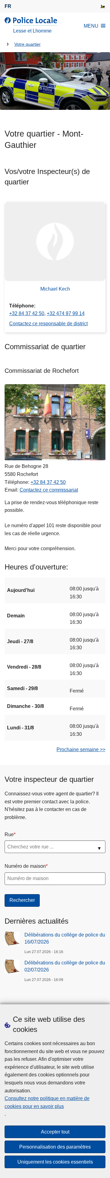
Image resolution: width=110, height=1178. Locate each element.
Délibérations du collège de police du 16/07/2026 (64, 938)
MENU (91, 26)
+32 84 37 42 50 (26, 313)
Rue (9, 834)
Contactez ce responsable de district (48, 323)
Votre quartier (27, 44)
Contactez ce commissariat (49, 489)
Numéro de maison (25, 866)
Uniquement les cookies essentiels (55, 1161)
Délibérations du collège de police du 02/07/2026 (64, 966)
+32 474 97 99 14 (66, 313)
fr (8, 6)
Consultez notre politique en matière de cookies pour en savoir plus (47, 1102)
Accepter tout (55, 1131)
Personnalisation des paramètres (55, 1146)
